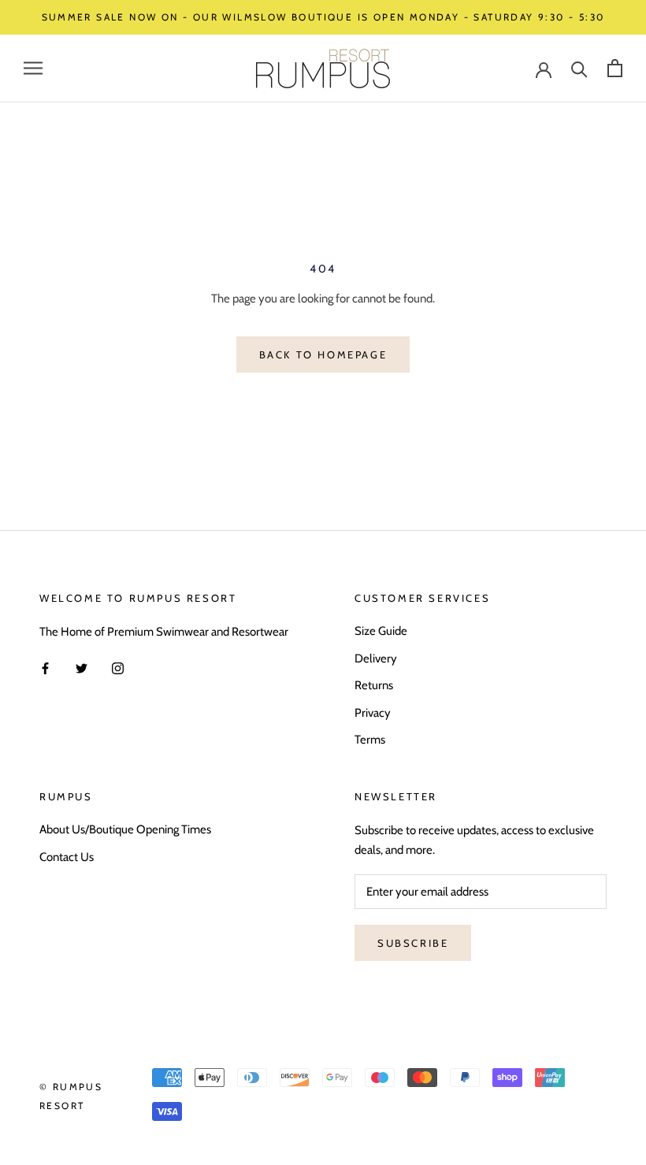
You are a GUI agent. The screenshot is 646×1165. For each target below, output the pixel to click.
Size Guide (381, 631)
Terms (370, 740)
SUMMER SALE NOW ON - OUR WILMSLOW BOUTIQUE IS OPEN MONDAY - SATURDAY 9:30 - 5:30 (323, 17)
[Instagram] (118, 667)
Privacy (373, 713)
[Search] (579, 68)
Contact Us (66, 857)
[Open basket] (614, 68)
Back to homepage (323, 354)
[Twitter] (81, 667)
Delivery (376, 658)
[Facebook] (45, 667)
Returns (374, 685)
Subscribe (412, 943)
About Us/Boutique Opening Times (125, 829)
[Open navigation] (33, 68)
